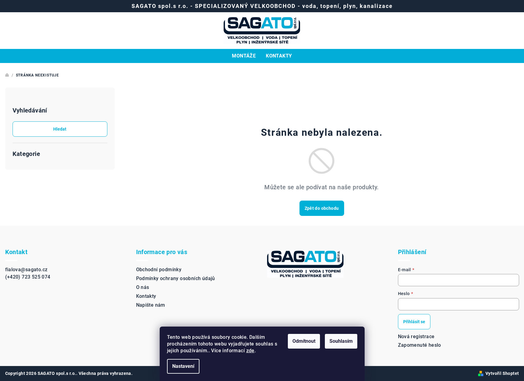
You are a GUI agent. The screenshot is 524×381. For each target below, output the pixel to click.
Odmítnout (303, 341)
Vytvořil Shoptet (502, 373)
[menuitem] (244, 56)
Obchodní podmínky (159, 269)
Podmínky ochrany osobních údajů (175, 278)
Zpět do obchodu (322, 208)
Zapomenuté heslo (419, 345)
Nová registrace (416, 336)
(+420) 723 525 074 (27, 277)
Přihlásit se (414, 321)
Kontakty (146, 296)
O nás (142, 287)
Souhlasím (341, 341)
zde (250, 350)
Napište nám (150, 305)
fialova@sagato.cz (26, 269)
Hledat (59, 129)
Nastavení (183, 366)
